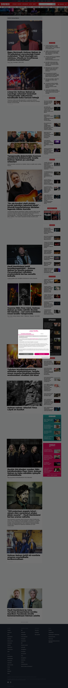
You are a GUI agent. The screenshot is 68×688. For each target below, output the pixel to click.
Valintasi (42, 333)
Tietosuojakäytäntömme (45, 357)
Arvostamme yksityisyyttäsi (26, 333)
